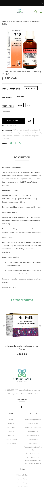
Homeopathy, (15, 133)
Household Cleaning (32, 454)
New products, (7, 136)
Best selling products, (31, 130)
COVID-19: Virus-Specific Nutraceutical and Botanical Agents (33, 460)
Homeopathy (33, 431)
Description (22, 157)
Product (11, 423)
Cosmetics (33, 443)
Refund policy (11, 443)
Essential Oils (33, 439)
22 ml (20, 105)
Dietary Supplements (33, 427)
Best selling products (33, 419)
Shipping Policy (22, 475)
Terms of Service (11, 439)
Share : (5, 143)
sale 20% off (6, 138)
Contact (11, 431)
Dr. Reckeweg (30, 88)
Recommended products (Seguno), (26, 136)
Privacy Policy (22, 483)
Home (4, 21)
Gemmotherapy (33, 435)
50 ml (29, 105)
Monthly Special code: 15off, (31, 133)
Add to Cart (13, 121)
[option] (22, 49)
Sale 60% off (33, 423)
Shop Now (11, 427)
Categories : (7, 130)
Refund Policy (22, 479)
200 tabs (6, 111)
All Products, (18, 130)
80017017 (20, 97)
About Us (11, 435)
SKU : (4, 125)
